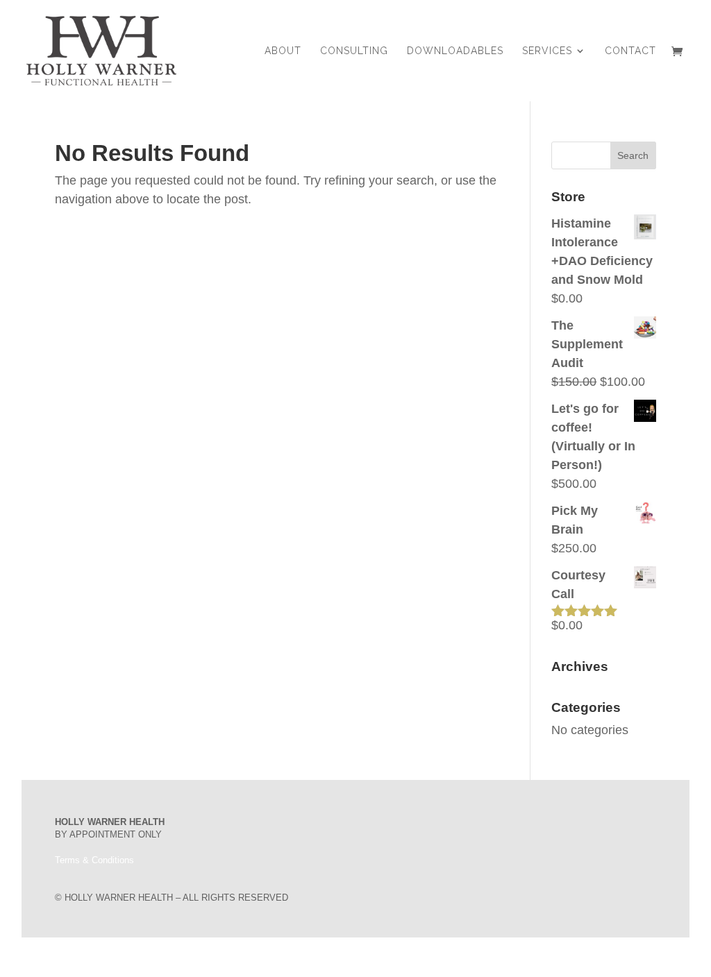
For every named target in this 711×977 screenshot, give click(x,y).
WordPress (217, 957)
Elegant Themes (124, 957)
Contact (630, 51)
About (283, 51)
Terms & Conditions (94, 860)
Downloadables (455, 51)
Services (547, 51)
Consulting (354, 51)
